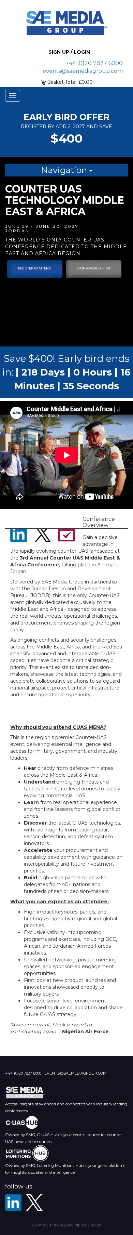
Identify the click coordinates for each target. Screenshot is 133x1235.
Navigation (65, 170)
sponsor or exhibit (93, 268)
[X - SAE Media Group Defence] (34, 1202)
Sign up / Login (69, 52)
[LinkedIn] (13, 1202)
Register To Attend (34, 268)
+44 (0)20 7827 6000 (94, 63)
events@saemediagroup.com (83, 71)
